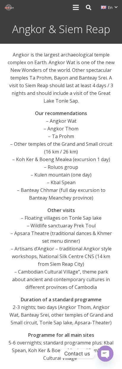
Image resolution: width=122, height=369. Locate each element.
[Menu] (76, 7)
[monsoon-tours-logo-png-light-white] (9, 7)
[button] (88, 7)
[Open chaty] (105, 354)
